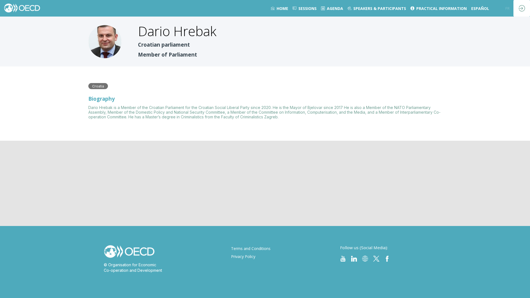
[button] (501, 8)
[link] (279, 8)
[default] (305, 8)
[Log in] (521, 8)
